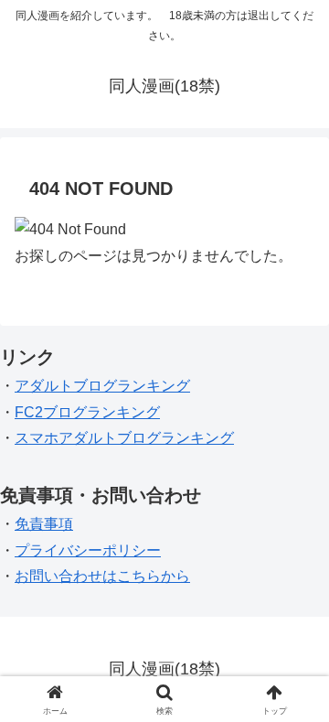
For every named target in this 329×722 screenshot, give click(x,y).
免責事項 (44, 524)
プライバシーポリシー (88, 550)
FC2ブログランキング (87, 412)
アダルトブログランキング (102, 385)
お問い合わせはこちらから (102, 576)
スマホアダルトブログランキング (124, 438)
